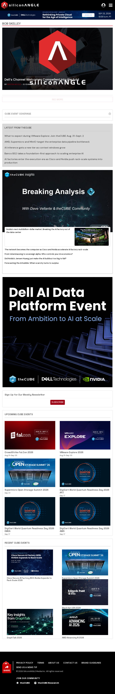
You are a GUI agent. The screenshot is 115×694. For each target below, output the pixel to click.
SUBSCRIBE (58, 402)
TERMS (40, 662)
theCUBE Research (48, 682)
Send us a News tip (26, 667)
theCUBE (25, 682)
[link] (57, 59)
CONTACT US (70, 662)
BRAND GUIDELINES (91, 662)
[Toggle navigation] (111, 5)
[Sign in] (103, 5)
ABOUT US (53, 662)
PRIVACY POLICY (24, 662)
